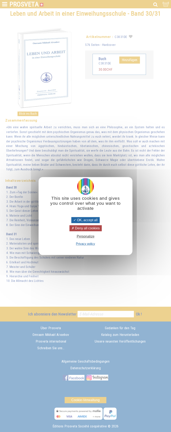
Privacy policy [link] (85, 243)
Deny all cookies (87, 228)
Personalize (85, 236)
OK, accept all (87, 220)
